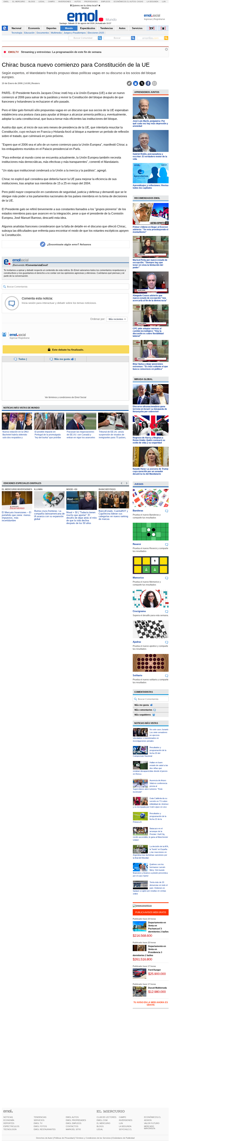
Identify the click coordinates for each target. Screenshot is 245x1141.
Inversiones (64, 2)
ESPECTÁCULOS (11, 1126)
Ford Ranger (154, 970)
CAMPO (122, 1117)
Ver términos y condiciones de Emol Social (65, 397)
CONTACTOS (72, 1126)
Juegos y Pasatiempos (75, 33)
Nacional (16, 28)
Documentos (43, 33)
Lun (164, 2)
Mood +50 (71, 489)
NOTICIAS (8, 1117)
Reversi (137, 544)
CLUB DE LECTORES (106, 1117)
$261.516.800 (142, 959)
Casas (140, 2)
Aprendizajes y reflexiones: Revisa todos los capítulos (150, 186)
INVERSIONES (125, 1120)
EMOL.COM (102, 1120)
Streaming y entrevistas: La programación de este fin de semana (61, 51)
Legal (42, 2)
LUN (121, 1123)
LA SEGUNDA (125, 1126)
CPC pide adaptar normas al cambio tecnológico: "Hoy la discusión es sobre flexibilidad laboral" (148, 332)
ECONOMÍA (8, 1120)
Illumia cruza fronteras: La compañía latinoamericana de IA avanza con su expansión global (49, 515)
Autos (77, 2)
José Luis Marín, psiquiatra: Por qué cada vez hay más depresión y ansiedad (150, 123)
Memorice (138, 577)
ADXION (148, 1120)
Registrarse (159, 19)
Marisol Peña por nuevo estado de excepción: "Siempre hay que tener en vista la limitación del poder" (150, 264)
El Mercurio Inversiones (17, 489)
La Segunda (152, 2)
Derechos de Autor (44, 1138)
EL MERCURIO (103, 1123)
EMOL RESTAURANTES (44, 1129)
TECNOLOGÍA (10, 1129)
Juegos (138, 484)
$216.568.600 (142, 935)
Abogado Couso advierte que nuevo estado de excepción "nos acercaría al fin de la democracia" (150, 298)
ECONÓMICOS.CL (152, 1117)
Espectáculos (87, 28)
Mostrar (85, 8)
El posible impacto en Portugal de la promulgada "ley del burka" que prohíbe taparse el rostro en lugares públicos (48, 438)
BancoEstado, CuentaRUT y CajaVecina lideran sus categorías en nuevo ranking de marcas (113, 515)
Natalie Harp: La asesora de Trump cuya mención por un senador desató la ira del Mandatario (150, 471)
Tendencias (106, 28)
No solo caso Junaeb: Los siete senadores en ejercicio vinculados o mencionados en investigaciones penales (151, 735)
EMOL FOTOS (40, 1126)
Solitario (137, 675)
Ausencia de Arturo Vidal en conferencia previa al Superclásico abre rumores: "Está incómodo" (150, 786)
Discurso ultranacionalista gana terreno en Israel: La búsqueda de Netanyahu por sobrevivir (150, 409)
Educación (29, 33)
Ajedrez (137, 642)
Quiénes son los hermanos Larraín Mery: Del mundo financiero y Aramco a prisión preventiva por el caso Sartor (150, 870)
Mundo (69, 28)
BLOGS (100, 1126)
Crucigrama (139, 611)
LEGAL (100, 1129)
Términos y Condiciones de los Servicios (93, 1138)
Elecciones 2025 (96, 33)
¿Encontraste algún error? (69, 244)
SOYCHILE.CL (125, 1129)
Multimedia (56, 33)
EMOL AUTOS (72, 1117)
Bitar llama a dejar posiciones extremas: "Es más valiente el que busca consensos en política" (150, 366)
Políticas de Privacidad (64, 1138)
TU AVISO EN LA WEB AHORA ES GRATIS (150, 1003)
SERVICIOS (39, 1120)
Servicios (137, 28)
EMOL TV (38, 1123)
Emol (6, 2)
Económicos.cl (121, 2)
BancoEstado (107, 489)
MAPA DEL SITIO (73, 1129)
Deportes (51, 28)
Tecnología (16, 33)
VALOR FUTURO (151, 1123)
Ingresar (148, 19)
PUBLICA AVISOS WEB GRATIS (150, 912)
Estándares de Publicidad (123, 1138)
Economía (34, 28)
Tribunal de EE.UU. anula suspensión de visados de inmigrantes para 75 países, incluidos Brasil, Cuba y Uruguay (112, 438)
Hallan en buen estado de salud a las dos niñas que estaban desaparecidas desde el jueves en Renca (150, 768)
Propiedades (91, 2)
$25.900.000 (157, 974)
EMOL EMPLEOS (73, 1123)
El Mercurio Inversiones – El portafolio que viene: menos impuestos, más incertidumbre (16, 516)
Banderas (138, 510)
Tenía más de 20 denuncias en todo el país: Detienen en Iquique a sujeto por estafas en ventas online (150, 888)
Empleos (105, 2)
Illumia (38, 489)
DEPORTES (8, 1123)
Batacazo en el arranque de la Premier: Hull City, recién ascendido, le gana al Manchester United (150, 834)
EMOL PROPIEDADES (76, 1120)
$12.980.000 (157, 992)
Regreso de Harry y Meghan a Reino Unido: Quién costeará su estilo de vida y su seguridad (149, 440)
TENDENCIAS (40, 1117)
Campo (51, 2)
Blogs (32, 2)
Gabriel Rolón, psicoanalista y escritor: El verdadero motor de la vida (150, 156)
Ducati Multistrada (157, 988)
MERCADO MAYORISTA (149, 1127)
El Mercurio (18, 2)
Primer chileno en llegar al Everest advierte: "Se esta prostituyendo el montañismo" (150, 229)
